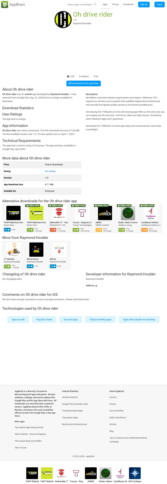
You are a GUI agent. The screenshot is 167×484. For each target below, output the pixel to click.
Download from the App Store (84, 83)
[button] (125, 285)
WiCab (53, 259)
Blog (111, 431)
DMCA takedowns (117, 417)
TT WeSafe (9, 259)
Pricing (115, 4)
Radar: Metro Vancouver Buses (127, 222)
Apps (105, 4)
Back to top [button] (160, 457)
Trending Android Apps (72, 410)
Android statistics (70, 397)
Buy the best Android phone (74, 424)
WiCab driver (33, 259)
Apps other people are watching (139, 319)
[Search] (95, 4)
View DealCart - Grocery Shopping (30, 434)
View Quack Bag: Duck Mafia (28, 441)
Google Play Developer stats (75, 404)
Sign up (143, 4)
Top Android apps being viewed (29, 427)
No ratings (50, 171)
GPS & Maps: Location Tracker (135, 481)
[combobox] (80, 4)
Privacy (112, 404)
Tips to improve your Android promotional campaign (128, 440)
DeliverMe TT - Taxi (59, 222)
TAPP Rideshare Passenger (36, 222)
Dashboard (128, 4)
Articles (112, 424)
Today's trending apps (101, 319)
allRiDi (98, 222)
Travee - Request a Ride (82, 222)
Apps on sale (18, 319)
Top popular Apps (70, 417)
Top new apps (71, 319)
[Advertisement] (83, 52)
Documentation (116, 410)
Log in (159, 4)
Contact (113, 397)
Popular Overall (44, 319)
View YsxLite (21, 447)
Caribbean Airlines (150, 222)
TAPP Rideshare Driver (13, 222)
